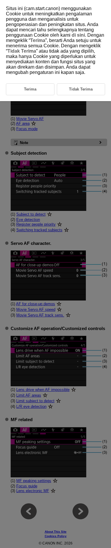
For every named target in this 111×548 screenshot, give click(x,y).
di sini (78, 35)
